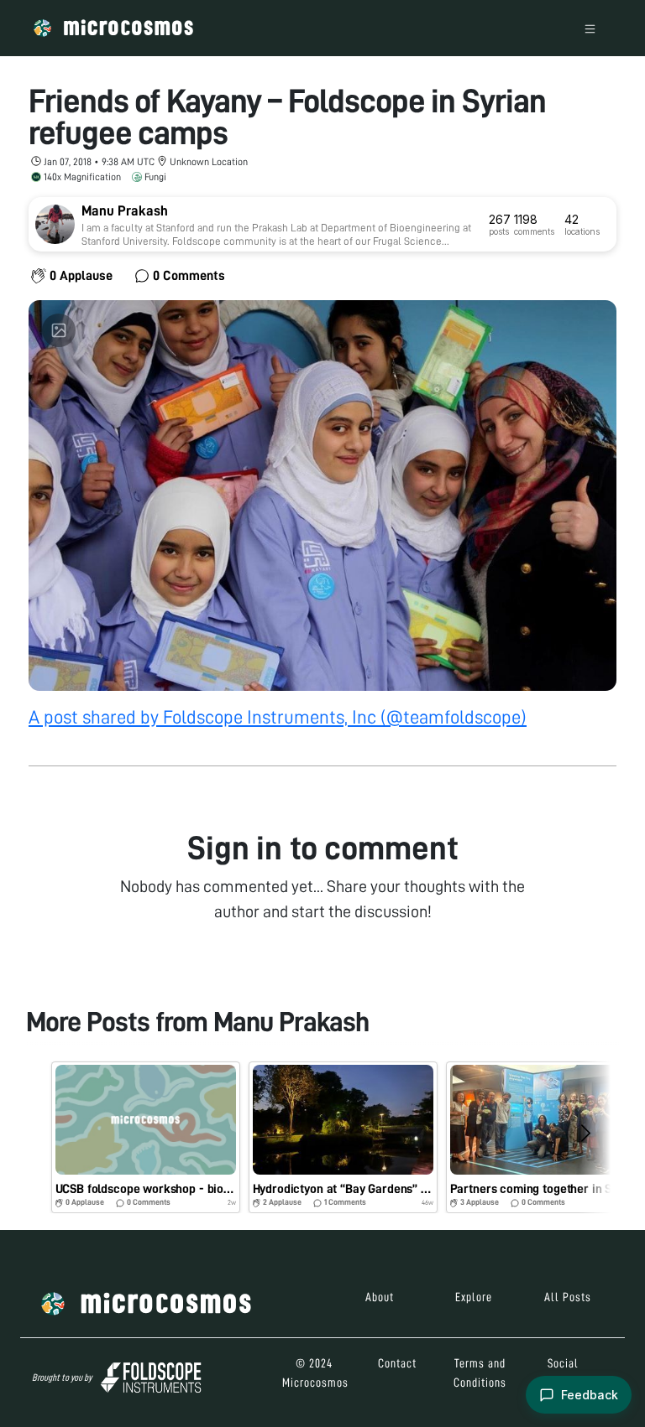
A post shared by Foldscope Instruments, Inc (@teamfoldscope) (278, 717)
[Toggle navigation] (590, 28)
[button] (145, 1137)
